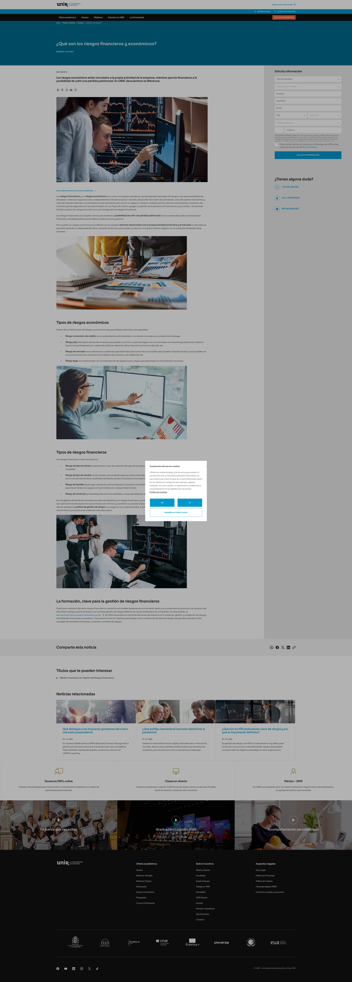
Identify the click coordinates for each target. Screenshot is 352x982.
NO (162, 502)
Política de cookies (158, 492)
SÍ (190, 502)
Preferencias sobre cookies (176, 512)
